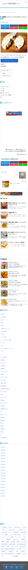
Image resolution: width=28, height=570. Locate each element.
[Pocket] (14, 28)
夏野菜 (18, 541)
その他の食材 (3, 331)
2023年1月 (3, 493)
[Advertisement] (12, 135)
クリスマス (3, 342)
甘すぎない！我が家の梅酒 (13, 264)
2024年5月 (3, 458)
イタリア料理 (3, 337)
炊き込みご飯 (23, 546)
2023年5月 (3, 481)
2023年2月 (3, 490)
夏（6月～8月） (4, 377)
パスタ (2, 351)
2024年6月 (3, 455)
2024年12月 (3, 450)
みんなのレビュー (6, 75)
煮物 (2, 548)
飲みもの (2, 431)
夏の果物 (13, 541)
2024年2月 (3, 467)
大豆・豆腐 (3, 380)
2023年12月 (3, 473)
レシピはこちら (9, 60)
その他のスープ (21, 529)
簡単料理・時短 (4, 408)
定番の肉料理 (3, 383)
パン (2, 354)
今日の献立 (3, 365)
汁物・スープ (3, 397)
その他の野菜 (16, 532)
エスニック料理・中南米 (6, 340)
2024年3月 (3, 464)
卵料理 (2, 374)
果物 (2, 394)
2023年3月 (3, 487)
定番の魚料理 (3, 385)
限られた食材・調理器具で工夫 (20, 151)
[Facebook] (14, 26)
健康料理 (2, 368)
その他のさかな (12, 529)
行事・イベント (4, 414)
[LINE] (23, 28)
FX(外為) (2, 314)
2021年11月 (3, 496)
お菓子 (2, 322)
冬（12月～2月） (4, 371)
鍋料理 (2, 426)
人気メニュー (3, 362)
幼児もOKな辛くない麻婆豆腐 (14, 282)
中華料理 (2, 360)
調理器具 (2, 420)
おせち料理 (3, 317)
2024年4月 (3, 461)
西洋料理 (2, 417)
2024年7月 (3, 452)
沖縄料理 (2, 400)
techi (25, 154)
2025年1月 (3, 447)
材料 (3, 73)
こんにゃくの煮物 (11, 291)
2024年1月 (3, 470)
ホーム (3, 12)
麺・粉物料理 (3, 437)
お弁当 (2, 319)
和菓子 (7, 541)
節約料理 (2, 406)
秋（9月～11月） (4, 403)
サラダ (2, 345)
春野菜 (3, 546)
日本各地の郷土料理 (5, 388)
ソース (3, 537)
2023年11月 (3, 475)
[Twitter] (5, 26)
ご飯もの (2, 325)
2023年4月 (3, 484)
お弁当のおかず (17, 527)
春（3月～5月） (4, 391)
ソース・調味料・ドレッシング (7, 348)
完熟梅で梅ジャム (12, 212)
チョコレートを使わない (8, 151)
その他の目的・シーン (12, 12)
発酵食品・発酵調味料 (10, 548)
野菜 (2, 423)
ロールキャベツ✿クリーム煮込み (16, 242)
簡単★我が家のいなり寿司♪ (14, 273)
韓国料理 (2, 428)
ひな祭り (2, 334)
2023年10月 (3, 478)
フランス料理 (3, 357)
